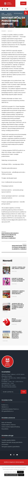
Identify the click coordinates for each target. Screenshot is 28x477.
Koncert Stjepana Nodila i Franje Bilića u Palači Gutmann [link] (18, 280)
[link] (26, 13)
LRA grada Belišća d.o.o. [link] (8, 411)
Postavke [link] (21, 475)
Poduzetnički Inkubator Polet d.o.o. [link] (10, 409)
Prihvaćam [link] (20, 472)
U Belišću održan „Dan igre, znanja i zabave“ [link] (18, 267)
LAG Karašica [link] (5, 444)
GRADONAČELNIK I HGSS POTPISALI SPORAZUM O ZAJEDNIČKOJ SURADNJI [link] (19, 247)
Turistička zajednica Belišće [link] (8, 440)
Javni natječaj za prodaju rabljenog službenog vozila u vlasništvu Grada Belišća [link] (18, 306)
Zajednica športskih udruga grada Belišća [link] (12, 442)
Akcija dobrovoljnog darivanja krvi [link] (16, 320)
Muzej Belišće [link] (5, 429)
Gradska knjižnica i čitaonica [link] (9, 424)
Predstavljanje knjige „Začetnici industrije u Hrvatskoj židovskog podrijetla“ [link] (17, 335)
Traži (23, 392)
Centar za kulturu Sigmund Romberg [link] (11, 427)
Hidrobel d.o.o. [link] (5, 407)
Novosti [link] (9, 13)
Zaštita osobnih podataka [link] (11, 475)
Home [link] (3, 13)
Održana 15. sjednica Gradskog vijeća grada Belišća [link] (18, 292)
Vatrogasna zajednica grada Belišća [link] (11, 446)
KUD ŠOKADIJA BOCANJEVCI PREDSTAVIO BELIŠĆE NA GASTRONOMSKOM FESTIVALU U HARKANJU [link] (10, 235)
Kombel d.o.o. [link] (5, 405)
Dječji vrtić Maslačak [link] (7, 422)
